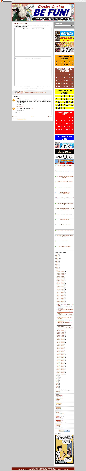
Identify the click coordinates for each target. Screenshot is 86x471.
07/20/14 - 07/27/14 (60, 332)
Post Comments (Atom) (21, 119)
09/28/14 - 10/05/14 (60, 291)
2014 (57, 270)
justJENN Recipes (58, 408)
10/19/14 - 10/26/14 (60, 286)
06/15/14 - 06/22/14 (60, 339)
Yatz (17, 98)
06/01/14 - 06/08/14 (60, 342)
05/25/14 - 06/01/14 (60, 344)
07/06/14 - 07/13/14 (60, 335)
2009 (57, 381)
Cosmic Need (58, 399)
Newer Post (14, 116)
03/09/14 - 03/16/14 (60, 360)
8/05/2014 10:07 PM (20, 110)
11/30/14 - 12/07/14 (60, 277)
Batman (18, 92)
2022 (57, 258)
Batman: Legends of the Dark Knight (27, 92)
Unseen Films (58, 425)
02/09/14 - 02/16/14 (60, 366)
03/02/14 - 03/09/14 (60, 362)
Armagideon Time (58, 392)
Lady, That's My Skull (59, 409)
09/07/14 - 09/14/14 (60, 295)
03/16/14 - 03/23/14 (60, 359)
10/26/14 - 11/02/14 (60, 285)
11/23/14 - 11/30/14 (60, 279)
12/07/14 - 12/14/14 (60, 276)
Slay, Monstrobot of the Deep (60, 422)
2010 (57, 380)
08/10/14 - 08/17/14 (60, 301)
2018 (57, 264)
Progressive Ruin (58, 417)
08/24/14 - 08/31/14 (60, 298)
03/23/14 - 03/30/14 (60, 357)
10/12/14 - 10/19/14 (60, 288)
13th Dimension (58, 391)
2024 (57, 255)
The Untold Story (58, 426)
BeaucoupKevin (58, 395)
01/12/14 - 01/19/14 (60, 372)
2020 (57, 261)
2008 (57, 383)
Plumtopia (57, 416)
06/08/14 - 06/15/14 (60, 341)
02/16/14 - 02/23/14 (60, 365)
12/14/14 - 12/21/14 (60, 274)
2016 (57, 267)
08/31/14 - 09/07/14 (60, 297)
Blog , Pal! (58, 396)
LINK (32, 108)
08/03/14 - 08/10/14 (60, 303)
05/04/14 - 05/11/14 (60, 348)
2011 (57, 378)
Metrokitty (57, 412)
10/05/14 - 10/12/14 (60, 289)
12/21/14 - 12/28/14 (60, 273)
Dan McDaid (57, 400)
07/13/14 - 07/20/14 (60, 333)
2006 (57, 386)
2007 (57, 384)
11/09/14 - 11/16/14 (60, 282)
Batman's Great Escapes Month (40, 92)
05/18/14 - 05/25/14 (60, 345)
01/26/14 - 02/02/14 (60, 369)
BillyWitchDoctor (19, 106)
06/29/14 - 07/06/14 (60, 336)
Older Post (50, 116)
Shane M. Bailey (58, 420)
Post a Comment (17, 112)
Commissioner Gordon (18, 93)
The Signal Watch (58, 421)
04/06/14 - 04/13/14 (60, 354)
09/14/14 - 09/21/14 (60, 294)
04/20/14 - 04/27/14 (60, 351)
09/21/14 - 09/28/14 (60, 292)
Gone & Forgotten (58, 404)
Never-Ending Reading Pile (60, 413)
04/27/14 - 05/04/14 (60, 350)
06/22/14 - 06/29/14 (60, 338)
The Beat (57, 394)
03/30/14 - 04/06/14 (60, 356)
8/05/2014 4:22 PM (19, 104)
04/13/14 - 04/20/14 (60, 353)
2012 (57, 377)
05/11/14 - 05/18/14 (60, 347)
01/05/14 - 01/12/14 (60, 374)
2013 (57, 375)
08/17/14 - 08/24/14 (60, 300)
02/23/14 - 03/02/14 (60, 363)
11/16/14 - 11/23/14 (60, 280)
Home (32, 116)
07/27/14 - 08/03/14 (60, 330)
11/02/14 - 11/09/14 (60, 283)
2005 (57, 387)
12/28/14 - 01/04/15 (60, 271)
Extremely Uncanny (59, 403)
